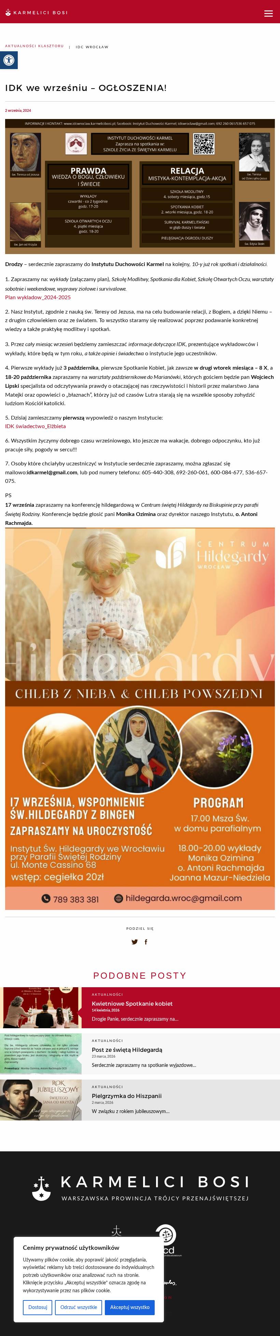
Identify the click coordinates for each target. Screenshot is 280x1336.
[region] (89, 1279)
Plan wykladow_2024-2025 (38, 297)
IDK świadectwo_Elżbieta (35, 426)
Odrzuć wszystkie (78, 1307)
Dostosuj (37, 1307)
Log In (165, 1297)
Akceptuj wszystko (130, 1307)
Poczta (164, 1313)
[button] (9, 60)
